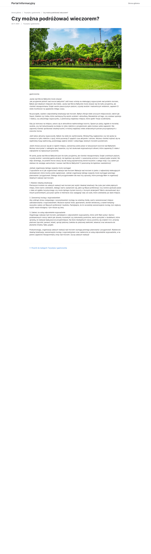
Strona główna (134, 3)
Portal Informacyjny (23, 3)
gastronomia (34, 94)
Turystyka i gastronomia (32, 12)
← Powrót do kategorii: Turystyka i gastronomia (48, 248)
